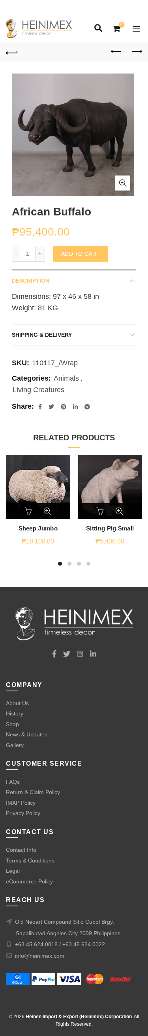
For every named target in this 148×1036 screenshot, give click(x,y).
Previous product (116, 52)
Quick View (47, 511)
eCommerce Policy (29, 881)
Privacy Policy (23, 813)
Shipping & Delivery (42, 335)
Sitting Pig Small (110, 528)
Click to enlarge (122, 183)
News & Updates (26, 734)
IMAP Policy (21, 803)
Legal (13, 871)
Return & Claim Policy (33, 792)
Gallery (15, 745)
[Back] (12, 52)
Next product (136, 52)
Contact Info (21, 850)
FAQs (13, 782)
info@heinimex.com (39, 956)
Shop (12, 724)
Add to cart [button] (29, 511)
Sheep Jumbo (38, 528)
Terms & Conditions (30, 860)
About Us (17, 703)
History (14, 713)
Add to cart (80, 254)
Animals (66, 378)
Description (30, 280)
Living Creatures (38, 390)
